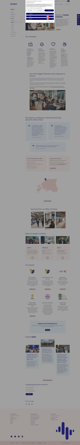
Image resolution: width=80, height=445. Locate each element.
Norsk (29, 2)
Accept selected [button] (39, 10)
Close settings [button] (30, 10)
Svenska (31, 2)
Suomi (33, 2)
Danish (27, 2)
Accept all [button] (49, 10)
